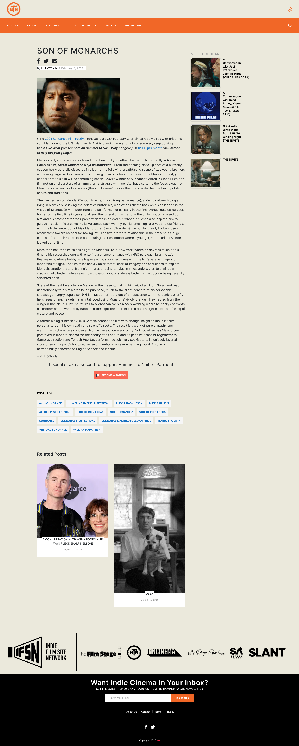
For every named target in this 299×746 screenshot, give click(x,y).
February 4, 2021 (72, 68)
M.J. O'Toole (49, 68)
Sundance (46, 421)
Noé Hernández (121, 412)
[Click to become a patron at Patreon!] (111, 375)
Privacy (170, 711)
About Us (131, 711)
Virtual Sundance (53, 429)
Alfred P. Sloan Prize (55, 412)
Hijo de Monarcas (90, 412)
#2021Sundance (50, 403)
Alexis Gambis (159, 403)
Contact (145, 711)
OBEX (149, 593)
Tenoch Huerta (168, 421)
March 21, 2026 (73, 549)
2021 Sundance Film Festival (65, 138)
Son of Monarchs (152, 412)
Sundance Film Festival (78, 421)
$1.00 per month (150, 148)
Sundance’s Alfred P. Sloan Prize (126, 421)
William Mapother (86, 429)
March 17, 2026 (149, 599)
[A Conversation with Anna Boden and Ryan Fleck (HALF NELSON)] (72, 510)
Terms (158, 711)
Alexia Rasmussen (129, 403)
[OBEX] (149, 535)
